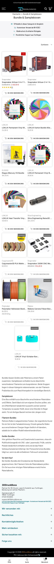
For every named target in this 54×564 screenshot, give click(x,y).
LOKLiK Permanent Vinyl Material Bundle (19, 128)
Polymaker (6, 306)
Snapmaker (6, 79)
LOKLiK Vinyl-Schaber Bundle (27, 356)
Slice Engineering (34, 215)
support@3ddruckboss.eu (12, 499)
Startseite (16, 14)
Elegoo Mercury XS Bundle (13, 173)
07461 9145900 (7, 497)
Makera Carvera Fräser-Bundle (40, 309)
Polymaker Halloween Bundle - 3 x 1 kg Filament (22, 309)
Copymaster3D (7, 261)
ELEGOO (5, 170)
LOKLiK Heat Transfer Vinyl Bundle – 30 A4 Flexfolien (24, 218)
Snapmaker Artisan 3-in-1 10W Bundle (18, 82)
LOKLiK (5, 125)
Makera (30, 306)
